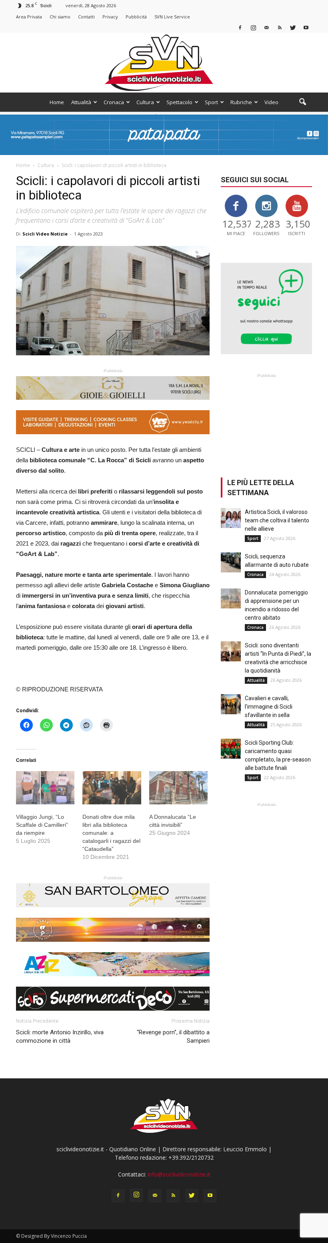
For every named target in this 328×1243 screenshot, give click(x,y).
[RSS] (280, 27)
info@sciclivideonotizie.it (179, 1174)
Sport (211, 102)
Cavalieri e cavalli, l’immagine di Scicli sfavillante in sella (268, 706)
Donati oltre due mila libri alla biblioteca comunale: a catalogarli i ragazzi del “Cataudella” (111, 833)
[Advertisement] (266, 420)
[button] (302, 102)
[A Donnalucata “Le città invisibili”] (178, 788)
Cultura (145, 102)
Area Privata (29, 17)
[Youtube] (306, 27)
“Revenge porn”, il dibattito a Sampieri (173, 1036)
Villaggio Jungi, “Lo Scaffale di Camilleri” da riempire (42, 825)
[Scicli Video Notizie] (164, 63)
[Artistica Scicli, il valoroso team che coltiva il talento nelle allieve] (231, 518)
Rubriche (241, 102)
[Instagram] (253, 27)
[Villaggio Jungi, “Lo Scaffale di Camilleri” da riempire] (45, 788)
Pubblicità (136, 17)
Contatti (86, 17)
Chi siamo (60, 17)
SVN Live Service (172, 17)
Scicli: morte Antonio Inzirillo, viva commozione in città (60, 1036)
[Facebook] (240, 27)
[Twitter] (293, 27)
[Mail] (266, 27)
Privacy (110, 17)
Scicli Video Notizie (45, 234)
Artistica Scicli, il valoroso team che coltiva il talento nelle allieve (277, 520)
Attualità (81, 102)
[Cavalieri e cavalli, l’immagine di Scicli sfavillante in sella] (231, 704)
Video (271, 102)
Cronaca (114, 102)
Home (57, 102)
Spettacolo (179, 102)
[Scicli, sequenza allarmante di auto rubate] (231, 562)
